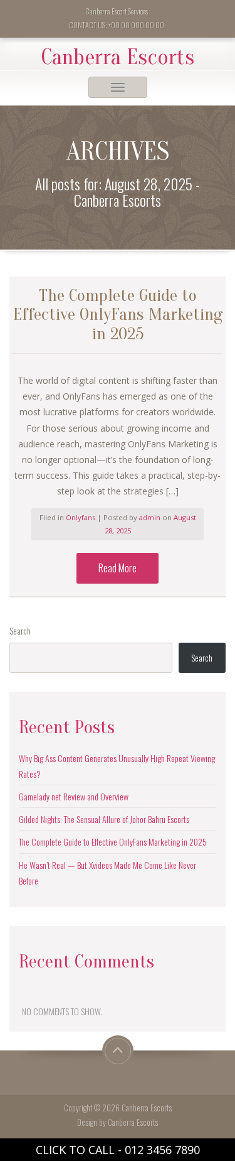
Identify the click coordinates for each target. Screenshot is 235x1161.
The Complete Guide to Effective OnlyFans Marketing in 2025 (113, 841)
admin (150, 517)
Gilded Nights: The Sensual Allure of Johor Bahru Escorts (104, 819)
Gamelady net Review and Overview (73, 796)
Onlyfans (80, 517)
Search (20, 630)
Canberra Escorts (117, 57)
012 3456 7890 (162, 1149)
